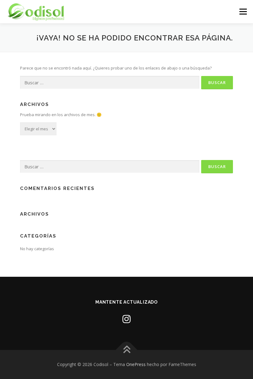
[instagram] (126, 319)
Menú (243, 11)
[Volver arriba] (127, 350)
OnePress (136, 364)
